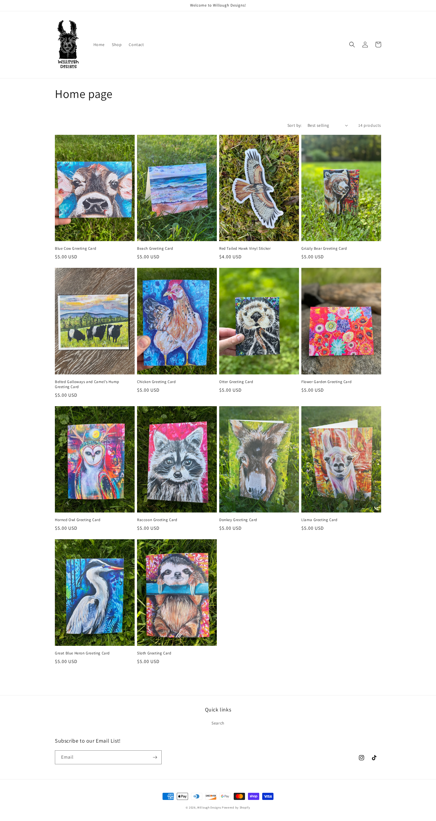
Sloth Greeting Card (154, 653)
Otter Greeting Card (236, 381)
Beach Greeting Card (155, 248)
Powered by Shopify (236, 807)
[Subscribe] (154, 757)
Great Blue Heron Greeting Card (82, 653)
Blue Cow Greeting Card (75, 248)
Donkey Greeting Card (238, 520)
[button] (352, 44)
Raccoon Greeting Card (157, 520)
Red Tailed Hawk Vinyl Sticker (244, 248)
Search (218, 723)
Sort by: (294, 125)
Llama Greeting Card (319, 520)
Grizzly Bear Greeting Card (324, 248)
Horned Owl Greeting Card (77, 520)
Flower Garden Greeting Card (326, 381)
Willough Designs (209, 807)
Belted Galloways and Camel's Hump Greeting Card (87, 384)
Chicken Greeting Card (156, 381)
